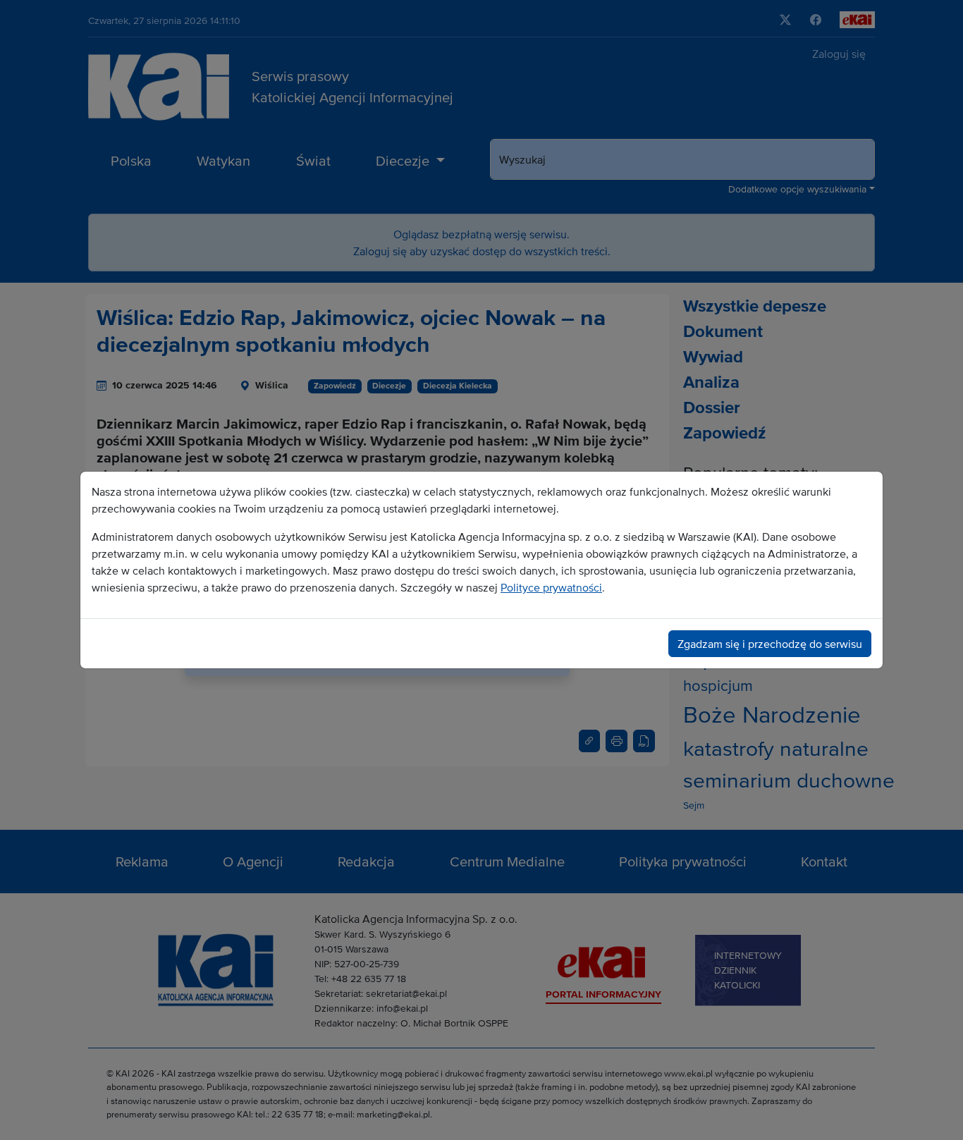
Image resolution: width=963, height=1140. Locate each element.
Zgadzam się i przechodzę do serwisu (769, 643)
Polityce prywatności (551, 587)
